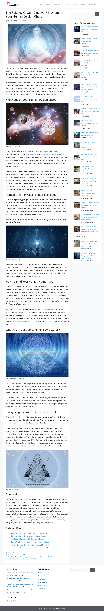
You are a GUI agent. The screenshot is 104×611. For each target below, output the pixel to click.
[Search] (97, 14)
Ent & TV (48, 4)
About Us (41, 573)
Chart (9, 555)
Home (41, 4)
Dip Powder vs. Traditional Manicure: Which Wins (22, 559)
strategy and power (45, 85)
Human (19, 555)
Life (14, 553)
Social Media (92, 4)
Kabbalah (33, 154)
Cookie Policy (42, 576)
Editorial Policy (42, 579)
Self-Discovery (25, 555)
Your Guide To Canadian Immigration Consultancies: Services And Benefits (30, 557)
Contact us (41, 588)
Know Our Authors (43, 582)
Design (14, 555)
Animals (10, 553)
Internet (83, 4)
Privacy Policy (42, 585)
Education (57, 4)
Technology (66, 4)
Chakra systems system (51, 154)
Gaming (75, 4)
